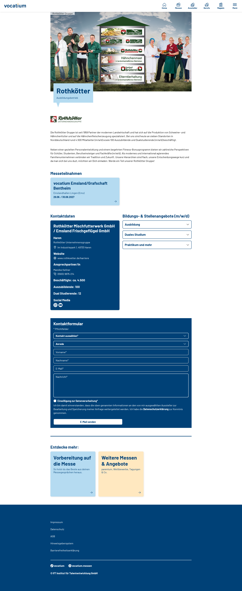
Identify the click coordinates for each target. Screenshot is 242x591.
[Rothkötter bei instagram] (55, 305)
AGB (52, 536)
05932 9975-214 (65, 273)
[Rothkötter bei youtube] (60, 305)
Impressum (56, 522)
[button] (157, 224)
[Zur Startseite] (17, 6)
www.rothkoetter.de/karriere (73, 258)
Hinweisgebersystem (61, 543)
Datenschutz (57, 529)
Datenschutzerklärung (156, 409)
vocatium (59, 565)
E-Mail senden (88, 421)
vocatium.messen (82, 565)
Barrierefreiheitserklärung (64, 550)
